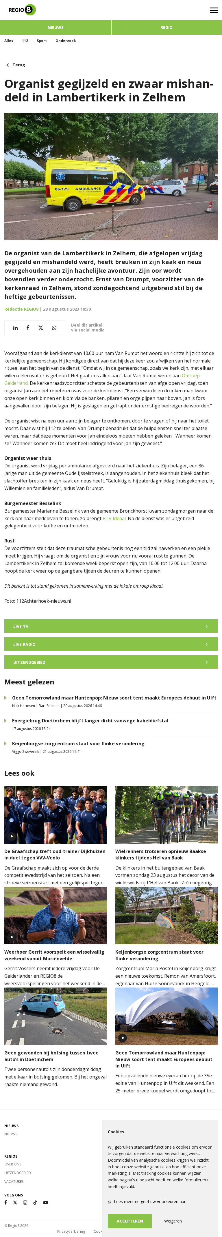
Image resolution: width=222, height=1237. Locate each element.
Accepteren (130, 1221)
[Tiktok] (35, 1202)
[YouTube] (45, 1202)
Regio (166, 27)
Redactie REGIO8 (21, 309)
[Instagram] (25, 1202)
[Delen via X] (41, 328)
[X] (15, 1202)
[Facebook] (5, 1202)
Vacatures (13, 1181)
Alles (8, 40)
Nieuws (56, 27)
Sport (42, 40)
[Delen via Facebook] (28, 328)
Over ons (12, 1164)
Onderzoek (66, 40)
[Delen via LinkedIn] (15, 328)
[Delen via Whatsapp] (54, 328)
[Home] (55, 10)
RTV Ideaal (114, 518)
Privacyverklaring (71, 1231)
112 (25, 40)
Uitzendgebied (17, 1172)
